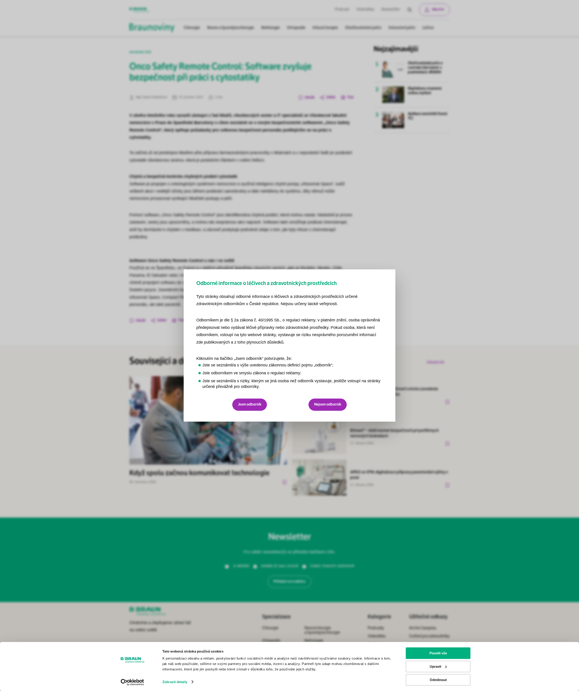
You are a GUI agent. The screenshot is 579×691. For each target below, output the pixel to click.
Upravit (435, 666)
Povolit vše (438, 653)
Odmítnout (438, 680)
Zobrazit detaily (174, 682)
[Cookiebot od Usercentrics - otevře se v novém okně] (132, 682)
